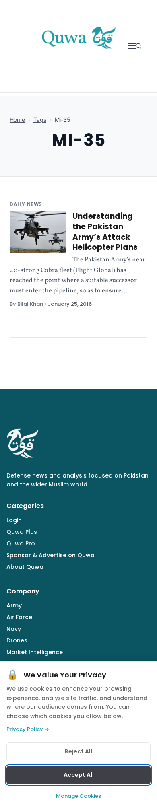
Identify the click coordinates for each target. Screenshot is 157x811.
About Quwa (24, 567)
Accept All (79, 775)
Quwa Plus (21, 532)
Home (17, 119)
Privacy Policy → (27, 729)
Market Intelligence (34, 652)
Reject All (78, 751)
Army (14, 605)
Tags (39, 119)
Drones (16, 640)
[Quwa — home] (78, 46)
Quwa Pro (20, 543)
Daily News (26, 204)
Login (14, 520)
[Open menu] (132, 46)
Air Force (19, 617)
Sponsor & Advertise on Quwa (50, 555)
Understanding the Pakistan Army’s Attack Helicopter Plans (105, 232)
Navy (13, 629)
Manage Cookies (78, 796)
